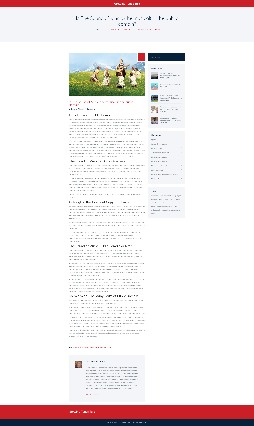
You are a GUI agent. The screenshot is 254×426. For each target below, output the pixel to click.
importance (175, 199)
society (164, 206)
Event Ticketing (157, 170)
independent (161, 203)
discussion (171, 206)
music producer (157, 196)
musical (86, 347)
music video (162, 199)
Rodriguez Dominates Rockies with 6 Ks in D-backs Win (171, 119)
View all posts (92, 394)
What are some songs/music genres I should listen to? (170, 108)
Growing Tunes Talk (127, 3)
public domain (94, 347)
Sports (153, 140)
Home (97, 29)
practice (158, 210)
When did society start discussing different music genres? (169, 74)
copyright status (105, 347)
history (177, 206)
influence (166, 196)
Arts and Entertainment (160, 153)
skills (153, 210)
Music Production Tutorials (161, 166)
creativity (165, 210)
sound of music (78, 347)
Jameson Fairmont (77, 109)
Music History (156, 179)
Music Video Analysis (159, 157)
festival (154, 214)
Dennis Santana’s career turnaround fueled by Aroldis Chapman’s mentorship (171, 97)
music (177, 210)
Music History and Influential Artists (164, 174)
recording (176, 203)
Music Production (157, 148)
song (169, 199)
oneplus (172, 210)
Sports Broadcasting (159, 144)
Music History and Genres (160, 161)
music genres (156, 206)
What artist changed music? (170, 84)
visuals (153, 203)
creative (170, 203)
